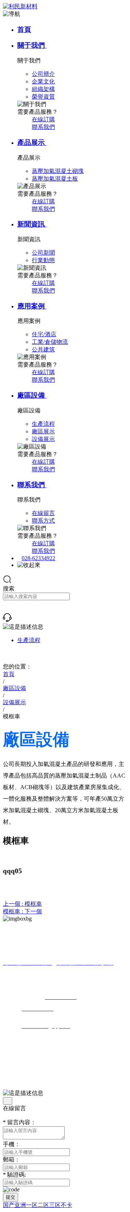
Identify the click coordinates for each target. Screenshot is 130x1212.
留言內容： (19, 1122)
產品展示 (32, 142)
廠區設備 (32, 395)
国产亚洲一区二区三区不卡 (37, 1205)
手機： (11, 1144)
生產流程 (28, 640)
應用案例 (32, 306)
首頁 (24, 29)
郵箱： (11, 1159)
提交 (10, 1197)
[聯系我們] (7, 620)
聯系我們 (43, 127)
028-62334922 (38, 558)
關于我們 (32, 45)
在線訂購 (43, 119)
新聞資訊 (32, 224)
